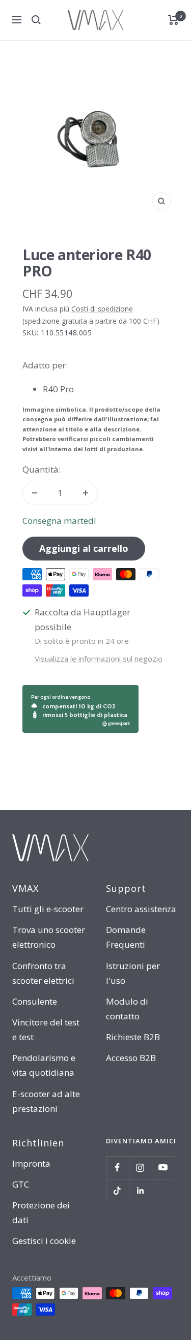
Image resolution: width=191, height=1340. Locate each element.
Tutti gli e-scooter (48, 909)
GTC (20, 1184)
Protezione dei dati (41, 1212)
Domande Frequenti (126, 937)
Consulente (34, 1001)
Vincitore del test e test (45, 1029)
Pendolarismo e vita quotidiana (43, 1065)
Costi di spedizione (102, 309)
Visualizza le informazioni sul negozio (98, 658)
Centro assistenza (141, 909)
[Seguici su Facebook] (117, 1167)
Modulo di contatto (127, 1008)
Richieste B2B (133, 1037)
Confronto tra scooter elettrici (43, 973)
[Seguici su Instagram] (140, 1167)
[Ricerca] (36, 19)
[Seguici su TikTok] (117, 1190)
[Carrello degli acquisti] (173, 20)
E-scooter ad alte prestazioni (46, 1101)
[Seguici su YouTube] (163, 1167)
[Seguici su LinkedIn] (140, 1190)
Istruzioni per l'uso (133, 973)
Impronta (31, 1163)
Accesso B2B (131, 1058)
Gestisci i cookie (44, 1240)
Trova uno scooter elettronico (48, 937)
